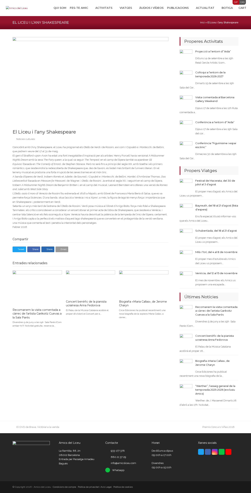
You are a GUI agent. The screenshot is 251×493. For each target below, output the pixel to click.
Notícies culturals (25, 139)
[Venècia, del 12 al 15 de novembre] (186, 277)
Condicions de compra (64, 487)
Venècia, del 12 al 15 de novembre (216, 273)
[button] (19, 249)
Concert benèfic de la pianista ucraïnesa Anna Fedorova (86, 303)
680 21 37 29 (118, 457)
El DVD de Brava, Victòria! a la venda (37, 427)
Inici (202, 22)
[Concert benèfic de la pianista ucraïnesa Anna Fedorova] (90, 283)
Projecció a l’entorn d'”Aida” (213, 51)
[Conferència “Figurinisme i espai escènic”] (186, 147)
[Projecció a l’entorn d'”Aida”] (186, 55)
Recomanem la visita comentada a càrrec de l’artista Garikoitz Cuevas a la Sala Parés (37, 313)
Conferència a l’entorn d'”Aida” (214, 122)
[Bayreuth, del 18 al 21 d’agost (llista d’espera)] (186, 209)
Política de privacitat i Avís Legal (95, 487)
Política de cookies (123, 487)
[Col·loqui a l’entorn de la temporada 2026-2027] (186, 76)
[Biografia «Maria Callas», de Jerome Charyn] (143, 283)
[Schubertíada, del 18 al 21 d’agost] (186, 235)
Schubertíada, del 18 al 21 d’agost (216, 230)
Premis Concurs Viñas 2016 (218, 427)
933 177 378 (118, 450)
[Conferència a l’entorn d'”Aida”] (186, 126)
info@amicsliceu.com (123, 463)
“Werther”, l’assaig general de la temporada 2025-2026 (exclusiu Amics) (215, 389)
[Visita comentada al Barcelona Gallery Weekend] (186, 101)
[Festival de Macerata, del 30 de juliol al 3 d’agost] (186, 184)
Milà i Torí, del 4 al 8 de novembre (216, 252)
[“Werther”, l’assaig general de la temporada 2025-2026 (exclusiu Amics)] (186, 390)
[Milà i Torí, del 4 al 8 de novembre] (186, 256)
